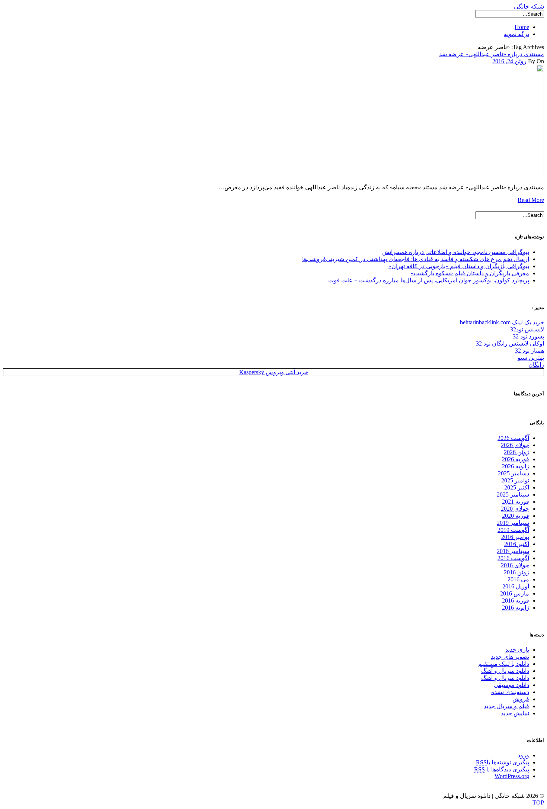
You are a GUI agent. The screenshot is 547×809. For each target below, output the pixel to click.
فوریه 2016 (515, 600)
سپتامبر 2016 (513, 551)
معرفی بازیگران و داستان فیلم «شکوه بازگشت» (470, 273)
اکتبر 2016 (516, 544)
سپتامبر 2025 (513, 494)
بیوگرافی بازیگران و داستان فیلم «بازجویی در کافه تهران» (458, 266)
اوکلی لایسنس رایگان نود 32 (510, 343)
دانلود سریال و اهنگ (505, 678)
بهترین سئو (531, 357)
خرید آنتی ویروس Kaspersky (273, 372)
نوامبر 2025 (515, 480)
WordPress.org (512, 776)
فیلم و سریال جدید (506, 706)
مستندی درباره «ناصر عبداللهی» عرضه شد (491, 54)
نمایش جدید (515, 713)
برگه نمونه (516, 34)
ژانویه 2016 (515, 607)
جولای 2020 (515, 508)
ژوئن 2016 (516, 572)
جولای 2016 (515, 565)
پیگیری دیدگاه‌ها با (501, 769)
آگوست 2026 (513, 438)
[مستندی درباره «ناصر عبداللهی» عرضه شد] (492, 174)
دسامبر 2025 (513, 473)
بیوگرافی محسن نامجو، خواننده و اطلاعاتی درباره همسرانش (455, 252)
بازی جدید (517, 649)
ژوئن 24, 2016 (509, 61)
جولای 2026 (515, 445)
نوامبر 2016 (515, 537)
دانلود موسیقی (511, 685)
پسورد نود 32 (528, 336)
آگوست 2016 (513, 558)
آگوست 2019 (513, 530)
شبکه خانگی (529, 6)
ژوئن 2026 (516, 452)
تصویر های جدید (510, 657)
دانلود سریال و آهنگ (505, 671)
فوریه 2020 (515, 516)
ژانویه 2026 (515, 466)
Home (522, 27)
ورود (523, 755)
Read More (531, 200)
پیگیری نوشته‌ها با (502, 762)
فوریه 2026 (515, 459)
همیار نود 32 (529, 350)
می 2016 (518, 579)
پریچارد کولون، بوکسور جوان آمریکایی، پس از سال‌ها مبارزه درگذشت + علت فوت (428, 280)
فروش (520, 699)
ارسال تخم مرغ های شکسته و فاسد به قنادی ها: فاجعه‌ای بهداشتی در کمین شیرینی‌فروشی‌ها (415, 259)
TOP (538, 802)
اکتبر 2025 (516, 487)
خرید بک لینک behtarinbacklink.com (502, 322)
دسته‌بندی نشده (510, 692)
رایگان (536, 365)
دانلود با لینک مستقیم (503, 664)
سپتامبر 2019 (513, 523)
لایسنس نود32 (527, 329)
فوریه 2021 (515, 501)
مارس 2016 (514, 593)
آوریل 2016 (515, 586)
